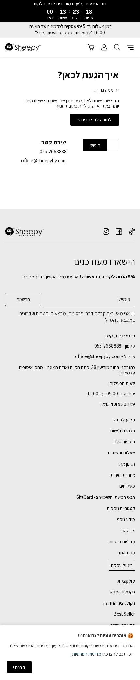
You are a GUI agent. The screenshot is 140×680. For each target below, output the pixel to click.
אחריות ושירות (123, 475)
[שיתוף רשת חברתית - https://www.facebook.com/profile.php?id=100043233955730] (119, 231)
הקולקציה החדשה (119, 603)
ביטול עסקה (122, 565)
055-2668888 (53, 152)
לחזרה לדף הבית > (94, 120)
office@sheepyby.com (44, 160)
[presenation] (70, 14)
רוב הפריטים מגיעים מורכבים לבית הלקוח (70, 3)
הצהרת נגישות (122, 430)
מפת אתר (126, 552)
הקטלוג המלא (122, 592)
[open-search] (117, 47)
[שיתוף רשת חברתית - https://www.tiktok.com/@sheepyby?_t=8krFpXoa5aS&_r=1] (132, 231)
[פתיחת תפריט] (130, 47)
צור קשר (127, 530)
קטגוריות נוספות (121, 508)
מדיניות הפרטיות (86, 654)
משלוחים (127, 486)
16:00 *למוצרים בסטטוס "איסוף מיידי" (70, 33)
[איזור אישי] (104, 47)
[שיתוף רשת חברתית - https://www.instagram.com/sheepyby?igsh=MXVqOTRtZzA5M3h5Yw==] (106, 231)
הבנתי (19, 667)
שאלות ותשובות (121, 453)
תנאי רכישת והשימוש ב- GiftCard (105, 497)
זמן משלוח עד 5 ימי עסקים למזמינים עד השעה (70, 26)
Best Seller (124, 614)
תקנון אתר (126, 464)
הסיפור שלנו (124, 441)
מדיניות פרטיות (121, 541)
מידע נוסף (126, 519)
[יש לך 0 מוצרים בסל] (91, 47)
